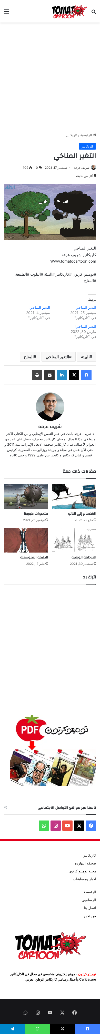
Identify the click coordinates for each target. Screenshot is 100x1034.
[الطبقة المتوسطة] (26, 540)
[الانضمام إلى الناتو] (74, 496)
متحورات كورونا (36, 513)
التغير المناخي (86, 307)
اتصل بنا (90, 908)
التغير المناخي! (85, 326)
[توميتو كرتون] (69, 11)
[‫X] (74, 375)
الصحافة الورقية (84, 557)
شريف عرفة (50, 426)
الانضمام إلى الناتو (82, 513)
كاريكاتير (71, 135)
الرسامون (89, 900)
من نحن (90, 916)
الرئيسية (86, 135)
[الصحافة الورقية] (74, 540)
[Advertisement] (50, 77)
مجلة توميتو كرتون (82, 871)
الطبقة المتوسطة (34, 557)
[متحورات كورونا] (26, 496)
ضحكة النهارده (85, 863)
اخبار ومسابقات (84, 879)
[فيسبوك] (86, 375)
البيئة (85, 356)
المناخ (29, 356)
